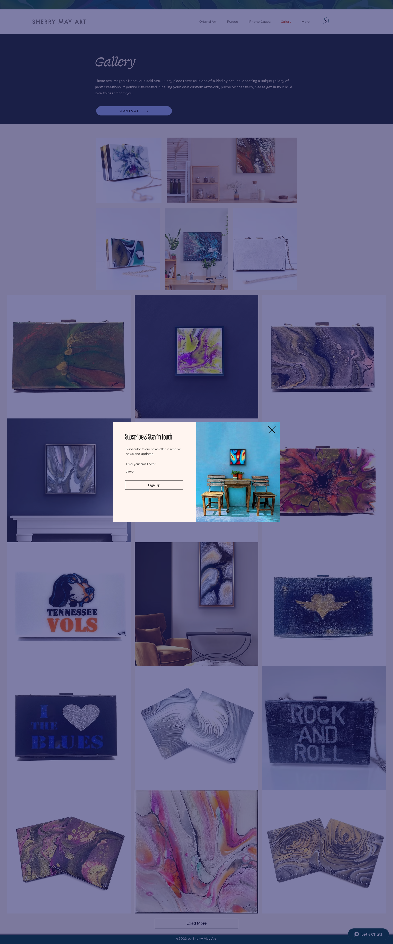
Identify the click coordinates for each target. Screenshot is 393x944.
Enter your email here (140, 464)
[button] (272, 429)
